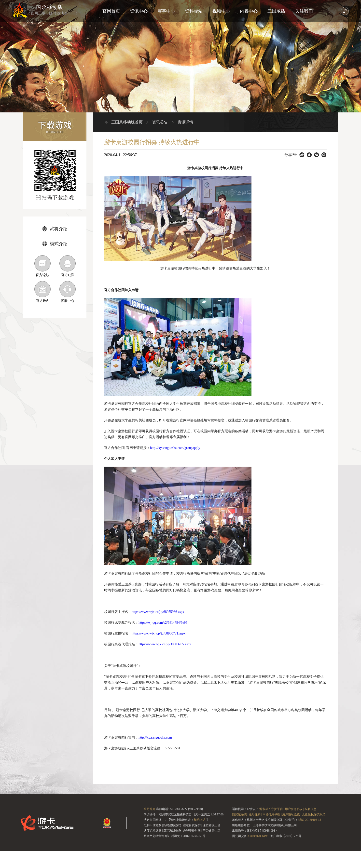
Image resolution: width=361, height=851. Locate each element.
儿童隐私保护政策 (313, 814)
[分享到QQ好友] (309, 155)
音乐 (345, 11)
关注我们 (304, 11)
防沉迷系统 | (240, 814)
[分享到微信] (316, 155)
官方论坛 (42, 275)
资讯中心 (139, 11)
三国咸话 (276, 11)
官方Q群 (67, 275)
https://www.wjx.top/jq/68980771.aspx (158, 633)
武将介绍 (59, 228)
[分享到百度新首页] (302, 155)
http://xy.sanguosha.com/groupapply (175, 448)
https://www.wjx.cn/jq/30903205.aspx (165, 644)
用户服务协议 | (294, 809)
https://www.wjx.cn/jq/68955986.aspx (158, 612)
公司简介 (149, 809)
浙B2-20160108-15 (309, 820)
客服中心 (67, 301)
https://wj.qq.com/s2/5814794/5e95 (163, 622)
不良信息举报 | (272, 814)
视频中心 (221, 11)
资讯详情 (185, 122)
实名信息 (310, 809)
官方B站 (42, 301)
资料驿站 (194, 11)
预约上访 (200, 820)
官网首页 (111, 11)
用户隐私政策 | (291, 814)
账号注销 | (255, 814)
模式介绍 (59, 243)
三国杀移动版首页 (127, 122)
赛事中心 (166, 11)
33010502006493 (258, 836)
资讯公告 (160, 122)
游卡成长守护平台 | (271, 809)
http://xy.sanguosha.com (155, 737)
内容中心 (249, 11)
